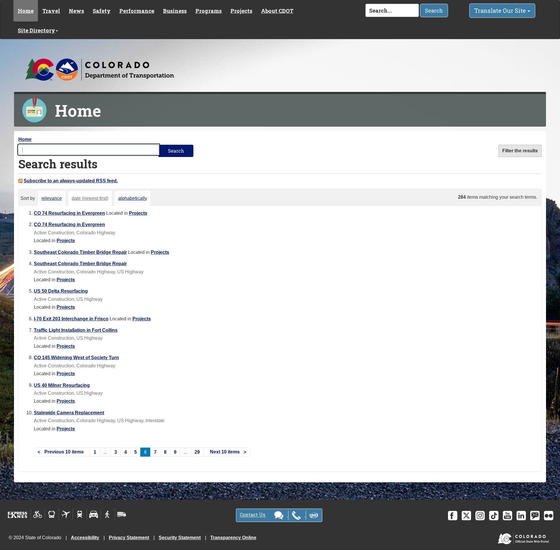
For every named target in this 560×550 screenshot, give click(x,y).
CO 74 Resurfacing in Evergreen (69, 213)
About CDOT (277, 10)
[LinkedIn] (521, 516)
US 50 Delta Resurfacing (61, 291)
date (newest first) (90, 198)
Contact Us (253, 515)
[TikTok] (494, 516)
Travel (51, 10)
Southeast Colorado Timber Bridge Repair (80, 252)
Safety (102, 10)
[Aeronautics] (66, 514)
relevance (51, 198)
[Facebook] (453, 516)
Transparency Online (233, 537)
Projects (241, 10)
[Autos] (94, 514)
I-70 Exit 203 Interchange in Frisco (71, 318)
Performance (136, 10)
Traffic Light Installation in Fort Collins (76, 330)
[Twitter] (466, 516)
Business (175, 10)
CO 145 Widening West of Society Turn (76, 357)
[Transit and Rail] (52, 514)
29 (197, 452)
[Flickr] (549, 516)
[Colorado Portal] (524, 537)
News (76, 10)
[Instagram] (480, 516)
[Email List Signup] (535, 516)
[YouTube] (507, 516)
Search (434, 10)
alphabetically (132, 198)
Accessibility (85, 537)
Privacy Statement (129, 537)
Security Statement (180, 537)
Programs (208, 10)
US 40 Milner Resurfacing (62, 385)
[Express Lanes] (17, 514)
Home (26, 10)
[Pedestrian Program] (108, 514)
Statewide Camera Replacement (69, 412)
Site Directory (36, 30)
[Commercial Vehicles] (122, 514)
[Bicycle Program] (38, 514)
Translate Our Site (500, 10)
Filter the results (520, 150)
